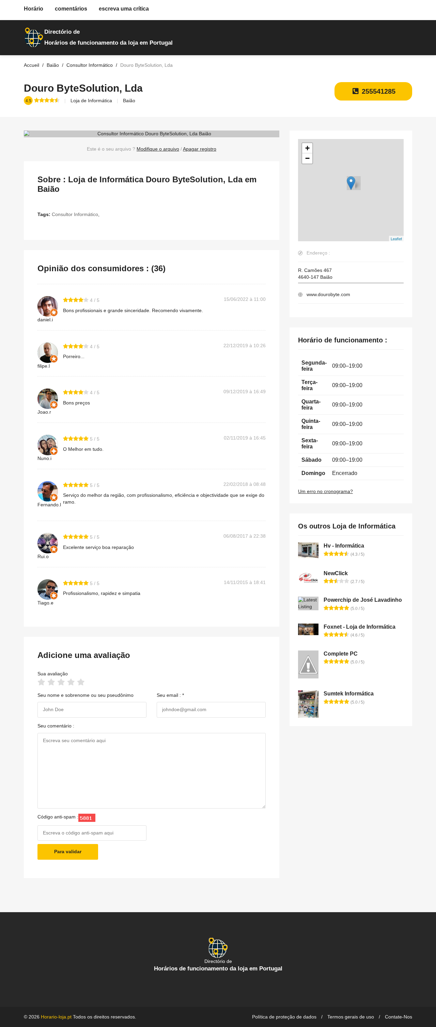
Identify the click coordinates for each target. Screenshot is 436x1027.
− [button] (307, 158)
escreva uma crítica (124, 9)
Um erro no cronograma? (325, 491)
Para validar (67, 851)
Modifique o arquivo (158, 149)
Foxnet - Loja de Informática (359, 627)
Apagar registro (199, 149)
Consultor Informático (75, 214)
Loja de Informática (91, 100)
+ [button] (307, 148)
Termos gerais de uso (350, 1017)
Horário (33, 9)
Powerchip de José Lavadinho (363, 600)
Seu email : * (170, 695)
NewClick (336, 573)
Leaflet (396, 238)
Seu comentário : (55, 726)
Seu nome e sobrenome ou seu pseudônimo (85, 695)
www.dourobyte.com (328, 294)
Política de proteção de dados (284, 1017)
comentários (71, 9)
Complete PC (341, 654)
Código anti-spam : (57, 816)
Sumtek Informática (349, 693)
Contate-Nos (398, 1017)
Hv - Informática (344, 546)
